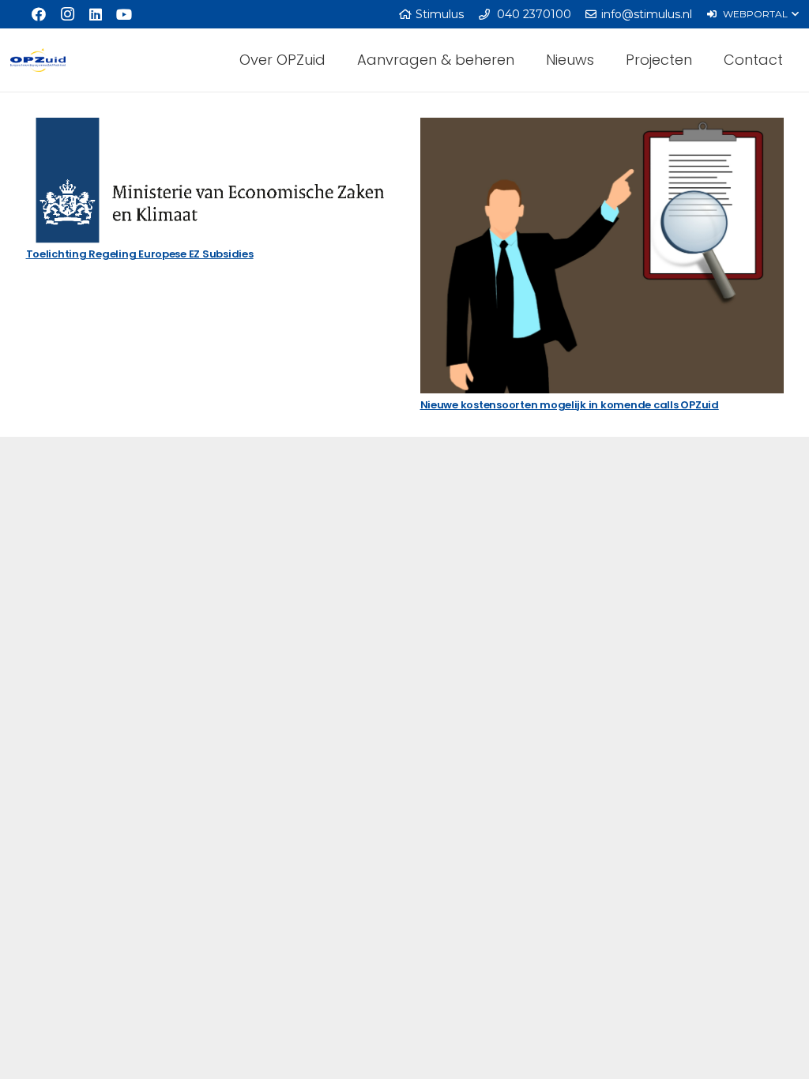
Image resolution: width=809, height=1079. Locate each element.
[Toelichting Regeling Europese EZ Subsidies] (207, 180)
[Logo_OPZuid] (38, 60)
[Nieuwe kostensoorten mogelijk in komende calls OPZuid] (602, 256)
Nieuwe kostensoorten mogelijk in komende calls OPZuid (569, 404)
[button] (752, 14)
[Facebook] (38, 14)
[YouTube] (124, 14)
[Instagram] (67, 14)
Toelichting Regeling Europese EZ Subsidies (140, 253)
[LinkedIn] (95, 14)
